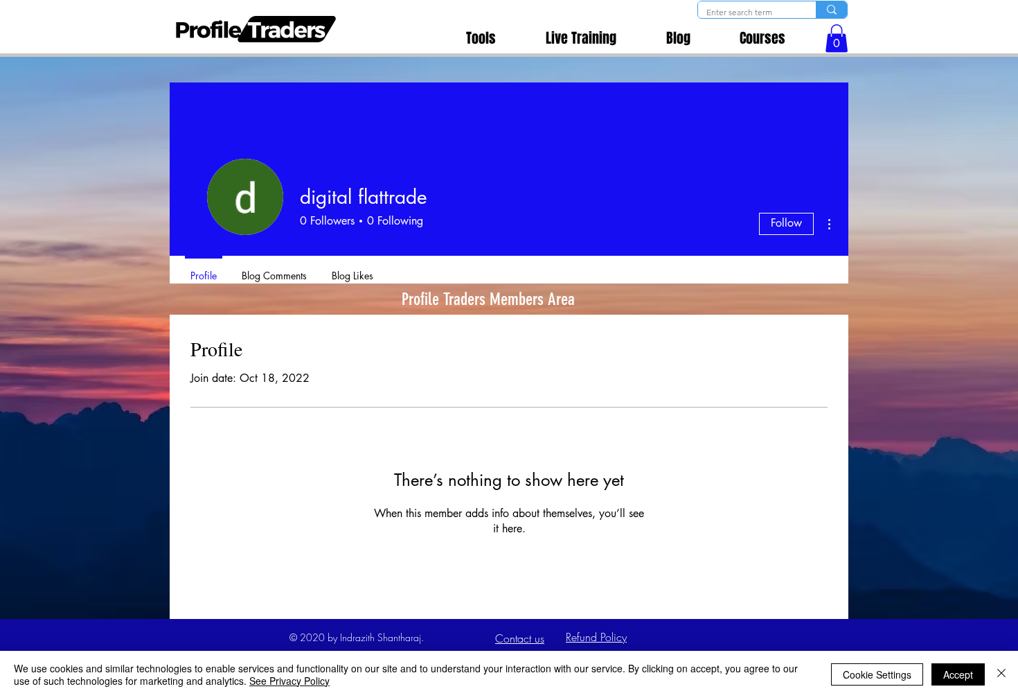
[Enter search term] (831, 9)
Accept (958, 674)
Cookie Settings (877, 674)
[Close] (1001, 674)
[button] (836, 38)
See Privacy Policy (289, 681)
